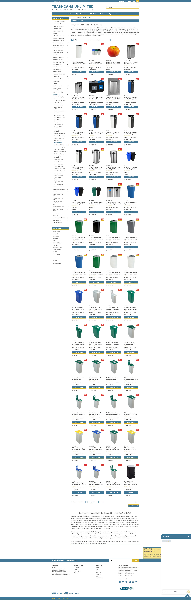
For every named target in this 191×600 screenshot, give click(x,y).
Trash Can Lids (56, 215)
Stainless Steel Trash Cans (58, 198)
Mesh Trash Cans (57, 69)
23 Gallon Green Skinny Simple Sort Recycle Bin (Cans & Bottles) (95, 344)
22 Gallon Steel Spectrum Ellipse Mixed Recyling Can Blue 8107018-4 (79, 274)
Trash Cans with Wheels (59, 218)
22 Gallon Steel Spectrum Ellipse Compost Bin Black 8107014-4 (96, 239)
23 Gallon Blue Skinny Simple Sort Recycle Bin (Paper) (78, 309)
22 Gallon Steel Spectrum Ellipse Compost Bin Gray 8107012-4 (130, 239)
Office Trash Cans (57, 76)
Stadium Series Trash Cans (58, 194)
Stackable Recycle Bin (58, 175)
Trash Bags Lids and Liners (58, 209)
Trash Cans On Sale (57, 24)
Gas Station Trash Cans (58, 62)
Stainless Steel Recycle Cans (59, 181)
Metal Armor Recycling (59, 149)
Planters (55, 83)
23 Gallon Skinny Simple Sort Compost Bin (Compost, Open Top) (78, 379)
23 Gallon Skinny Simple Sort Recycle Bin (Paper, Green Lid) (112, 449)
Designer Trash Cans (58, 48)
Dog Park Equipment (58, 50)
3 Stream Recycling (58, 102)
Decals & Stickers (58, 119)
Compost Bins (57, 113)
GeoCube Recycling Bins (59, 138)
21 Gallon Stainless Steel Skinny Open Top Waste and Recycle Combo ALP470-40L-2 (113, 205)
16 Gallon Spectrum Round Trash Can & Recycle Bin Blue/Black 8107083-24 (78, 134)
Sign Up (79, 571)
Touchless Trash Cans (58, 206)
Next (136, 502)
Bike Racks (55, 33)
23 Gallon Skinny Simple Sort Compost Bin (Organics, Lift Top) (95, 379)
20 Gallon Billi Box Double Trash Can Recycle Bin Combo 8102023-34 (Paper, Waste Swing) (96, 205)
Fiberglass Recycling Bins (59, 133)
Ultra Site (55, 252)
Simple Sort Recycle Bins (59, 168)
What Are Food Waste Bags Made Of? (126, 573)
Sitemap (66, 598)
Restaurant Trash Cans (58, 187)
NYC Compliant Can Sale (59, 74)
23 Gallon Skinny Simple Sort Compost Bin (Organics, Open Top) (112, 379)
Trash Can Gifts (56, 213)
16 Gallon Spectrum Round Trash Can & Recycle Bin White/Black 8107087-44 (78, 169)
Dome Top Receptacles (58, 52)
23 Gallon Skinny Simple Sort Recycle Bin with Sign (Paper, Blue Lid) (96, 484)
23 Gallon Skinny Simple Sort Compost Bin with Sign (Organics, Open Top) (113, 414)
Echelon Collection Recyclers (58, 127)
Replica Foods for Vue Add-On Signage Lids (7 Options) (113, 63)
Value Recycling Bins (58, 184)
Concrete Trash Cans (58, 43)
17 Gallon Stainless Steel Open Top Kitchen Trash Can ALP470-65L (95, 169)
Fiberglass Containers (58, 59)
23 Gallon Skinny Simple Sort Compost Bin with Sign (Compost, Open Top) (79, 414)
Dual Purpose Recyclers (59, 124)
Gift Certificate (122, 1)
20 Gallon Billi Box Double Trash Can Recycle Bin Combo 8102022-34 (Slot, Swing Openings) (78, 205)
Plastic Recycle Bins (58, 159)
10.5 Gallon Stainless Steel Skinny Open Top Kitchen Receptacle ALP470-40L (79, 99)
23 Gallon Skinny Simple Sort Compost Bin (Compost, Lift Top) (130, 344)
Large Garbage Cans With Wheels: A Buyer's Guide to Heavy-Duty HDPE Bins (127, 571)
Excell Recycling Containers (57, 130)
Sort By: (90, 39)
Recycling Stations (58, 162)
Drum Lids (55, 55)
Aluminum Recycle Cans (59, 105)
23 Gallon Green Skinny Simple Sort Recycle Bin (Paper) (112, 344)
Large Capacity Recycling (59, 147)
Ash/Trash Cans (57, 28)
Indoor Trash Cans (57, 64)
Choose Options (96, 71)
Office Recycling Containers (57, 156)
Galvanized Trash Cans (58, 57)
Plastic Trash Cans (57, 86)
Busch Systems (56, 231)
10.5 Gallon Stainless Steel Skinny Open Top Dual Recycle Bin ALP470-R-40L (131, 64)
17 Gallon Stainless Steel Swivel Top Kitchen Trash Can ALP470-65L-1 (113, 169)
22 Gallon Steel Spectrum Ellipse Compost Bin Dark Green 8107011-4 (113, 239)
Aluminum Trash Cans (58, 26)
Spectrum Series (57, 173)
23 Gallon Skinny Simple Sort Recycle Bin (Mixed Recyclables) (95, 449)
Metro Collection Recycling (60, 151)
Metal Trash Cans (57, 71)
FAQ (77, 14)
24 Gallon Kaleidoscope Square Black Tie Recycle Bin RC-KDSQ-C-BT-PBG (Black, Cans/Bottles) (130, 485)
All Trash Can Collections (59, 21)
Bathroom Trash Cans (58, 31)
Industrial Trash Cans (58, 67)
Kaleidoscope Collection (59, 145)
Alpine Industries (57, 249)
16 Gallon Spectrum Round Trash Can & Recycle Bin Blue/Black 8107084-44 (96, 134)
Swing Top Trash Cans (58, 202)
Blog (110, 14)
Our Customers (118, 14)
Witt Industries (56, 238)
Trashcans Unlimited (58, 247)
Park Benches (56, 81)
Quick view (78, 58)
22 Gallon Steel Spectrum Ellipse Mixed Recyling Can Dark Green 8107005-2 (96, 274)
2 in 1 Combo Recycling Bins (59, 97)
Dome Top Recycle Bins (59, 122)
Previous (74, 502)
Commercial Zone (57, 243)
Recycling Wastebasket (59, 166)
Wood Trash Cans (57, 220)
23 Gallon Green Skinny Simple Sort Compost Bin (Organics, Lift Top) (130, 309)
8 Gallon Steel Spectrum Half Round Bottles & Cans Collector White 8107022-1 (79, 64)
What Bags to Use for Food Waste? (125, 575)
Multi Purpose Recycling (59, 153)
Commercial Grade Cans (58, 40)
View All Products (57, 222)
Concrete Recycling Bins (59, 115)
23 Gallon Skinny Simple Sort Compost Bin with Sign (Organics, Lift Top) (96, 414)
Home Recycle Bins (58, 142)
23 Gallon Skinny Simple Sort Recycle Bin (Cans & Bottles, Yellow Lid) (78, 449)
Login (75, 571)
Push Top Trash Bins (58, 92)
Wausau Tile (56, 234)
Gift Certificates (77, 567)
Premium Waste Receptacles (57, 89)
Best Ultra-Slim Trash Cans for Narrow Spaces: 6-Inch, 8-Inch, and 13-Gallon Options (128, 568)
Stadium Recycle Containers (57, 178)
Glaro (54, 240)
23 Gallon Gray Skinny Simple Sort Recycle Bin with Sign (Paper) (112, 309)
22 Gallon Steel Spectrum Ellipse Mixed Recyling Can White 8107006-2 (113, 274)
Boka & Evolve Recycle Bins (60, 110)
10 (102, 502)
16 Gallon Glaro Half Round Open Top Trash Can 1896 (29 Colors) (113, 99)
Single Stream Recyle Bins (59, 170)
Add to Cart (79, 71)
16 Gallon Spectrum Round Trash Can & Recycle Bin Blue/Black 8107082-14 (131, 99)
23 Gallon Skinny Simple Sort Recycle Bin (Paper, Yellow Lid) (130, 449)
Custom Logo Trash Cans (59, 45)
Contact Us (103, 14)
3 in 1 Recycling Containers (60, 100)
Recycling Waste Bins (58, 164)
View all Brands (57, 254)
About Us (69, 14)
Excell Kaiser (56, 236)
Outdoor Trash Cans (57, 79)
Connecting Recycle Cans (59, 117)
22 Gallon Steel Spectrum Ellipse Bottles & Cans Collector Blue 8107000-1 (130, 204)
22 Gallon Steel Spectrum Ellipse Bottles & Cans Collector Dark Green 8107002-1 (78, 240)
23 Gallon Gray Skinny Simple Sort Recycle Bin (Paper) (95, 309)
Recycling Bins (56, 94)
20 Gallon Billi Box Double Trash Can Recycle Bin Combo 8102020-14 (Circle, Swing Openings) (131, 170)
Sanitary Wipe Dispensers (59, 189)
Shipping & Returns (78, 572)
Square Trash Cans (57, 192)
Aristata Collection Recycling (58, 108)
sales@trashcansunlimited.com (60, 1)
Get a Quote (93, 14)
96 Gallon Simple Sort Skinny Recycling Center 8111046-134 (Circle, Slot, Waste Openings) (96, 64)
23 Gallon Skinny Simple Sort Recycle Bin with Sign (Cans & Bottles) (79, 484)
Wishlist (75, 569)
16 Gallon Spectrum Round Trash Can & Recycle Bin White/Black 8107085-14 (113, 134)
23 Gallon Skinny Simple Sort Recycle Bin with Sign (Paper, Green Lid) (113, 484)
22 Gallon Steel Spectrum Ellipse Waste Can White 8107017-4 (130, 274)
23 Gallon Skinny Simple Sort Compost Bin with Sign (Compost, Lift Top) (131, 379)
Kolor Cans (55, 245)
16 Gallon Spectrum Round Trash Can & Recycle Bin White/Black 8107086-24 (131, 134)
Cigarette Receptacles (58, 38)
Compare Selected (134, 505)
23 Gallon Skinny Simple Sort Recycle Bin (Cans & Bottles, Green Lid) (130, 414)
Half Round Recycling (58, 140)
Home (72, 17)
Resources (83, 14)
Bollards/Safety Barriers (59, 36)
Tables (54, 204)
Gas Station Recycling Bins (60, 136)
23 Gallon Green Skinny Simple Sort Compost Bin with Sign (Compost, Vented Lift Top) (78, 345)
